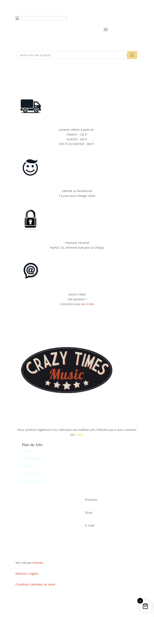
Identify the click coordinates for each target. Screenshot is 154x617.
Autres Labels (31, 474)
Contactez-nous (32, 481)
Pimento (38, 563)
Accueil (26, 451)
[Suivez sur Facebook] (77, 596)
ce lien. (79, 434)
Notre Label (29, 466)
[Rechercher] (132, 55)
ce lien (90, 304)
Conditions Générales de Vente (35, 584)
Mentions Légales (26, 573)
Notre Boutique (32, 458)
